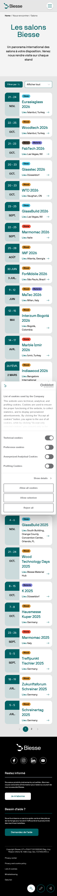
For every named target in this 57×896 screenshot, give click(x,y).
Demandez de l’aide (21, 832)
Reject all (28, 507)
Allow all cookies (28, 488)
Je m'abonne (18, 796)
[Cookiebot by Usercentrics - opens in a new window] (41, 386)
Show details (41, 478)
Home (7, 16)
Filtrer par (12, 84)
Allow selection (28, 497)
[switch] (49, 447)
